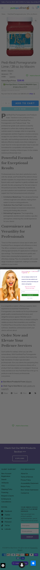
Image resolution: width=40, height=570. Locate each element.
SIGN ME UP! (30, 295)
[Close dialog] (38, 271)
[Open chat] (33, 563)
